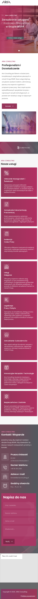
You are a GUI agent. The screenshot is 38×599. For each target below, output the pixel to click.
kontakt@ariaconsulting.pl (20, 478)
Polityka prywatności (28, 596)
